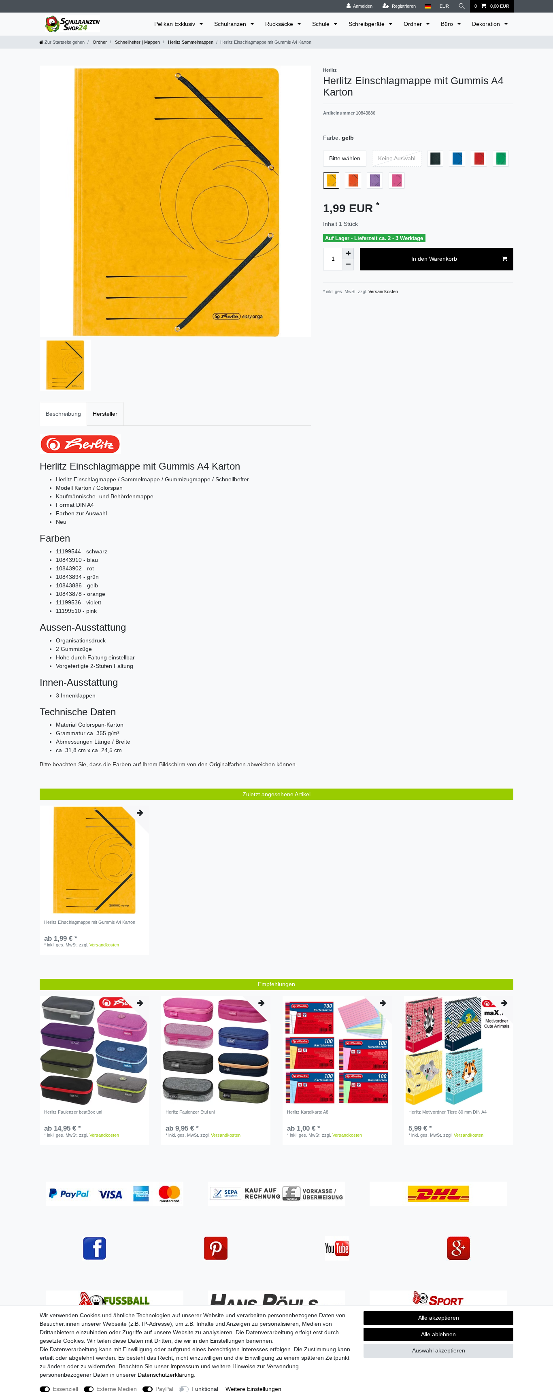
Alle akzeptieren (438, 1317)
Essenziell (65, 1389)
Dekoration (487, 24)
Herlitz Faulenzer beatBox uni (73, 1112)
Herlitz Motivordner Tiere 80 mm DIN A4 (447, 1112)
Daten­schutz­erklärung (166, 1374)
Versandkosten (382, 291)
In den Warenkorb (434, 258)
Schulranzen (231, 24)
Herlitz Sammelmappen (190, 42)
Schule (321, 24)
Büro (448, 24)
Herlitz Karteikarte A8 (307, 1112)
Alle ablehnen (438, 1334)
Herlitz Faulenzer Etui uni (190, 1112)
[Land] (427, 6)
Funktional (204, 1389)
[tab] (63, 414)
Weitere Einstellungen (253, 1389)
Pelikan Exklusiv (175, 24)
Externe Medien (116, 1389)
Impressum (184, 1366)
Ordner (413, 24)
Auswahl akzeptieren (438, 1350)
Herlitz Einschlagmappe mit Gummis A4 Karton (89, 922)
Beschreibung (63, 413)
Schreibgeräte (367, 24)
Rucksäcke (280, 24)
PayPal (164, 1389)
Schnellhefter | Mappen (137, 42)
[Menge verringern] (348, 264)
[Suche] (462, 6)
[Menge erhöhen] (348, 253)
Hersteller (105, 413)
